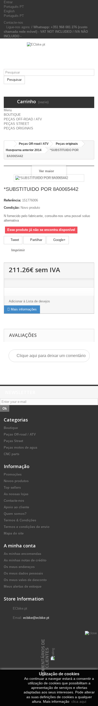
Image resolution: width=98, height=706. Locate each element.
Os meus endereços (19, 567)
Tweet (14, 240)
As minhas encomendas (22, 554)
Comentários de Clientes (45, 657)
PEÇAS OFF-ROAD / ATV (23, 119)
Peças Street (13, 441)
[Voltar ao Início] (9, 144)
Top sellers (12, 487)
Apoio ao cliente (16, 507)
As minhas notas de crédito (25, 560)
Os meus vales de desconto (25, 580)
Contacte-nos (13, 22)
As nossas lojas (16, 494)
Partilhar (35, 240)
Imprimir (18, 250)
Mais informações (23, 309)
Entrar (8, 2)
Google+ (59, 240)
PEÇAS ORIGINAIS (18, 128)
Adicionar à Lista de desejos (29, 301)
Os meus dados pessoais (23, 573)
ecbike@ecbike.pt (36, 618)
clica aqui (78, 701)
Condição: (12, 207)
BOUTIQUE (12, 115)
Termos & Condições (20, 520)
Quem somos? (15, 514)
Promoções (13, 474)
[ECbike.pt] (49, 55)
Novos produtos (16, 481)
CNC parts (11, 454)
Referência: (12, 200)
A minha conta (20, 546)
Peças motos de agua (20, 447)
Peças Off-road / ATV (20, 434)
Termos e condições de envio (27, 527)
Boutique (11, 428)
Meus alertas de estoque (22, 586)
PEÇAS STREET (16, 124)
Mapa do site (14, 533)
